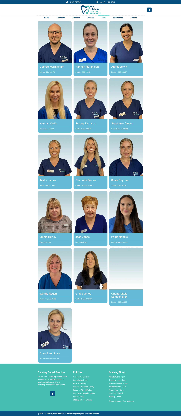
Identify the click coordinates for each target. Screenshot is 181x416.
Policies (90, 18)
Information (118, 18)
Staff (104, 18)
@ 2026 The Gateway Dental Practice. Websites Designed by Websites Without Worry (68, 414)
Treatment (61, 18)
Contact (134, 18)
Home (46, 18)
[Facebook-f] (149, 10)
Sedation (76, 18)
